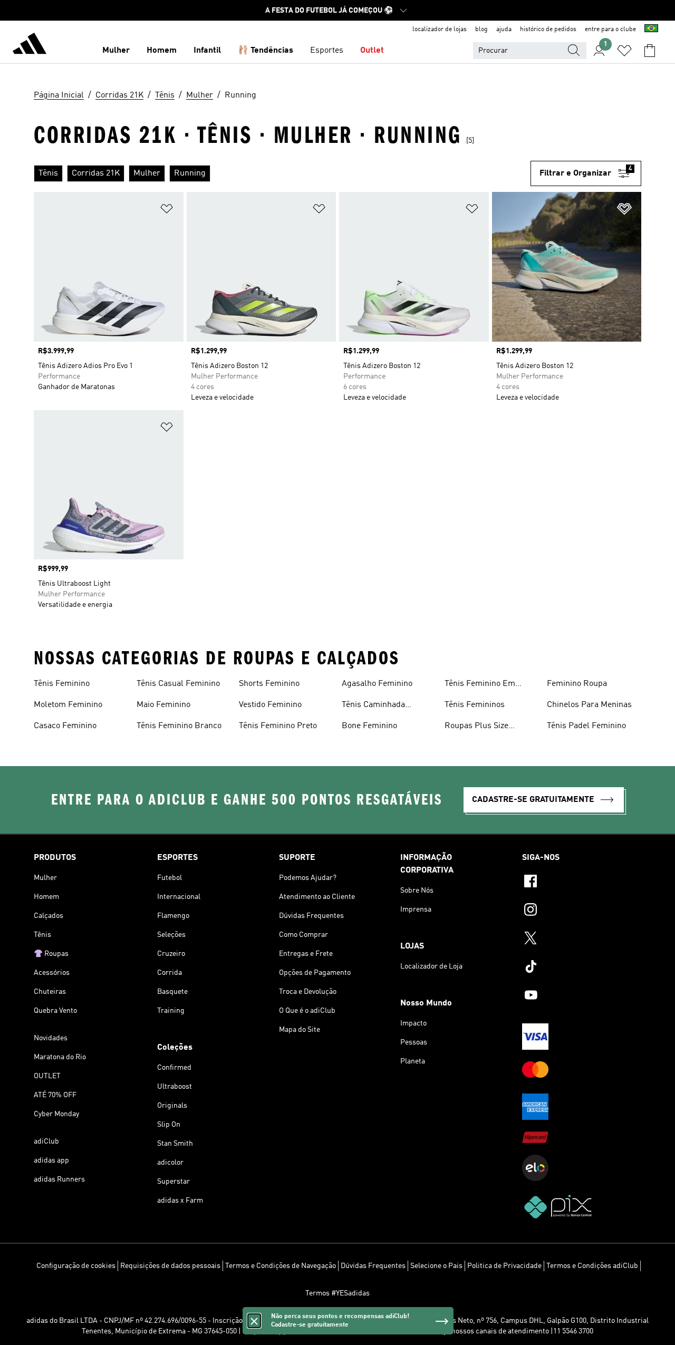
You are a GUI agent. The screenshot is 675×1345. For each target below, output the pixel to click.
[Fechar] (254, 1321)
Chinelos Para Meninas (589, 705)
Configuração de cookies (75, 1266)
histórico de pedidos (548, 29)
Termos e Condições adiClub (592, 1266)
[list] (282, 173)
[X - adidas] (581, 939)
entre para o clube (610, 29)
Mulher (116, 50)
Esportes (326, 50)
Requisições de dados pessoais (170, 1266)
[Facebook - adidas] (581, 882)
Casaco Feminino (65, 726)
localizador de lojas (439, 29)
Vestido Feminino (270, 705)
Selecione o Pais (436, 1266)
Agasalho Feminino (377, 684)
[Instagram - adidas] (581, 911)
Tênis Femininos (475, 705)
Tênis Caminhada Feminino (373, 706)
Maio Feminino (163, 705)
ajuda (504, 29)
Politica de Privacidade (504, 1266)
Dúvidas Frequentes (373, 1266)
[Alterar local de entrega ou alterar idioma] (651, 29)
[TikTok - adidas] (581, 968)
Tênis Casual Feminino (178, 684)
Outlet (372, 50)
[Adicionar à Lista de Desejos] (166, 210)
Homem (162, 50)
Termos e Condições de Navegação (280, 1266)
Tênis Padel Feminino (586, 726)
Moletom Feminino (68, 705)
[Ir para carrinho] (649, 50)
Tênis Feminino (62, 684)
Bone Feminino (369, 726)
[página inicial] (29, 45)
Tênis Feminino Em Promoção (480, 685)
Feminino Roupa (577, 684)
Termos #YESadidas (337, 1293)
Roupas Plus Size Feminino (476, 727)
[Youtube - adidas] (581, 996)
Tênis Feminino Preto (278, 726)
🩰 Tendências (265, 50)
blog (481, 29)
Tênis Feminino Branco (179, 726)
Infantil (207, 50)
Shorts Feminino (269, 684)
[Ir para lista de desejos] (624, 50)
